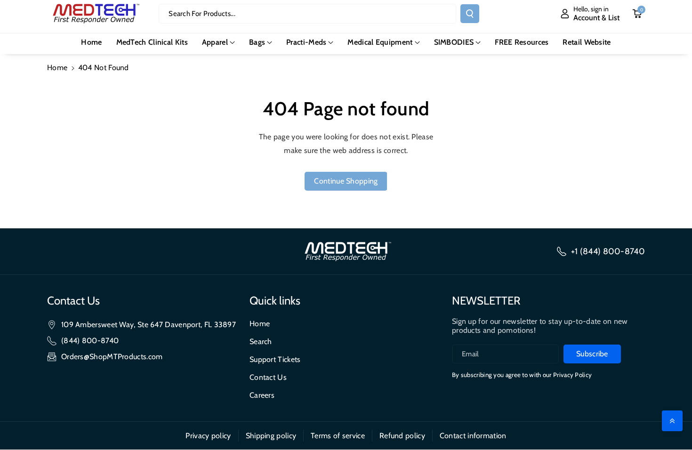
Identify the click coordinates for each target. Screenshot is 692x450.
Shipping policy (271, 435)
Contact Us (268, 377)
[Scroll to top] (672, 420)
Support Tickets (275, 359)
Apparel (215, 42)
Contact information (473, 435)
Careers (261, 395)
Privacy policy (208, 435)
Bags (257, 42)
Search (260, 341)
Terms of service (338, 435)
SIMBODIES (454, 42)
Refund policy (402, 435)
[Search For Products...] (469, 13)
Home (57, 67)
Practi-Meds (306, 42)
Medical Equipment (379, 42)
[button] (218, 43)
